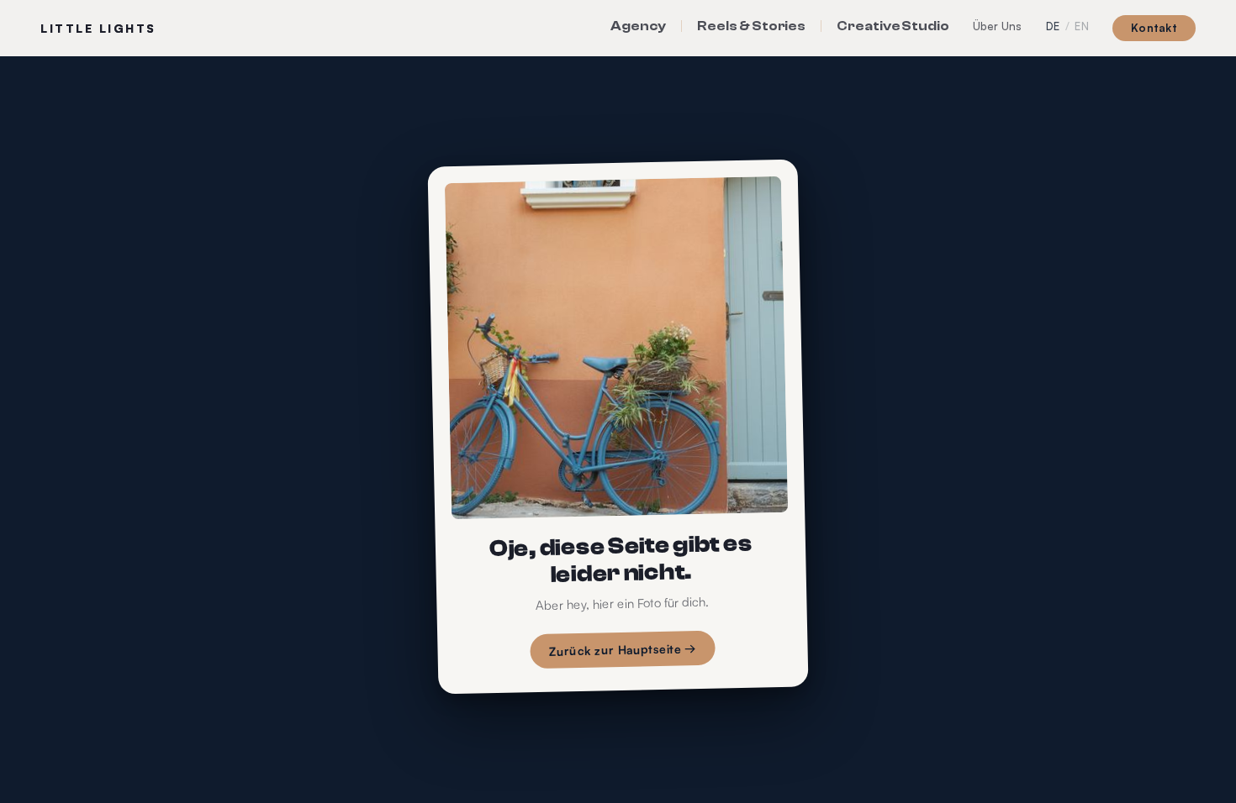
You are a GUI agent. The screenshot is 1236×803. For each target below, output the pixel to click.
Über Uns (997, 26)
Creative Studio (893, 26)
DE (1053, 26)
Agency (638, 26)
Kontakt (1154, 27)
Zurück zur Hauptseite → (623, 650)
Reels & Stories (751, 26)
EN (1082, 26)
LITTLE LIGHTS (98, 28)
